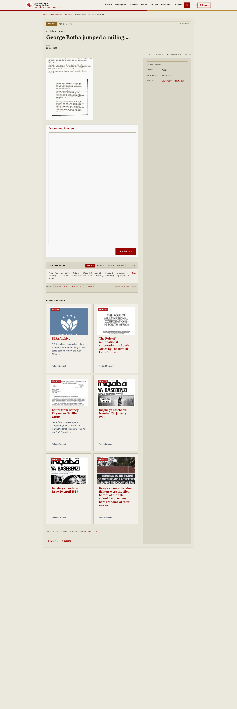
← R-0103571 (51, 541)
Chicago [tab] (131, 266)
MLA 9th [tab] (120, 266)
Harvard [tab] (100, 266)
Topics (108, 4)
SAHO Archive (56, 14)
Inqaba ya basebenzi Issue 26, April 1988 (66, 490)
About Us (179, 4)
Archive (154, 4)
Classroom (166, 4)
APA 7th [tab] (90, 266)
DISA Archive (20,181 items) (174, 81)
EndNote (90, 286)
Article (68, 14)
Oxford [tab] (111, 266)
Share (188, 54)
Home (45, 14)
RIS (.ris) (77, 286)
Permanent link (175, 54)
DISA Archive (61, 338)
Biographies (120, 4)
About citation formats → (126, 286)
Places (144, 4)
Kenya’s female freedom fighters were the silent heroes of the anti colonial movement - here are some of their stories (116, 497)
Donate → (92, 532)
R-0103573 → (67, 541)
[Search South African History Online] (187, 5)
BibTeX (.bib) (61, 286)
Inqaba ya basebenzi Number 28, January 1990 (113, 413)
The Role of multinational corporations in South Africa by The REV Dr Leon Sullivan (114, 345)
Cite (156, 54)
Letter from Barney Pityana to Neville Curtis (65, 413)
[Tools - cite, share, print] (193, 5)
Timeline (134, 4)
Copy (134, 273)
